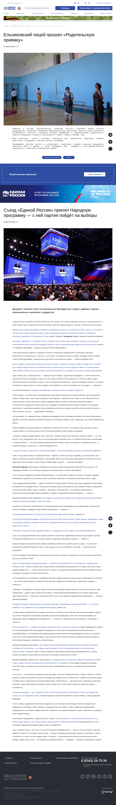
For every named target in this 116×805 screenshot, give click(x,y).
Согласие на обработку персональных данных (19, 798)
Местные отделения (57, 13)
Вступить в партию (105, 13)
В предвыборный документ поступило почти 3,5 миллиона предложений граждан (43, 514)
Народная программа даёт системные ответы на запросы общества (57, 390)
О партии (6, 13)
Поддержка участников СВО (58, 18)
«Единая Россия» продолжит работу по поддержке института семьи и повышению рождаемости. (59, 531)
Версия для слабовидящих (104, 3)
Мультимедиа (89, 13)
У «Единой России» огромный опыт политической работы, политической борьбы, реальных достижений (52, 451)
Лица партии (20, 13)
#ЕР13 (69, 157)
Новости (27, 26)
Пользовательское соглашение (14, 793)
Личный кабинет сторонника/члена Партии (94, 8)
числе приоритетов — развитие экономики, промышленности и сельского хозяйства (46, 627)
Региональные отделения (67, 758)
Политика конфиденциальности (14, 795)
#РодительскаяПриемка (51, 157)
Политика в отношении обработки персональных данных (22, 796)
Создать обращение (94, 174)
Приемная (74, 13)
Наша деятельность (38, 13)
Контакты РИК (11, 763)
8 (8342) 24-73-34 (94, 760)
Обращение (65, 8)
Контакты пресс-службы (40, 763)
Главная (6, 26)
